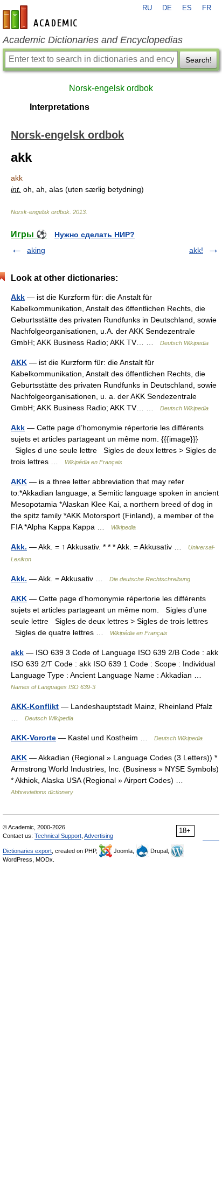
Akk (18, 297)
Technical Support (57, 836)
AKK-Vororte (33, 737)
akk (17, 652)
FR (206, 8)
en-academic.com (41, 17)
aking (36, 250)
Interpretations (59, 107)
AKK (19, 362)
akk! (196, 250)
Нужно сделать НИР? (94, 234)
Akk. (19, 546)
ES (187, 8)
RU (147, 8)
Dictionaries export (27, 851)
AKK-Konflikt (35, 706)
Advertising (98, 836)
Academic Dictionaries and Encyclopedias (93, 40)
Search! (198, 60)
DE (167, 8)
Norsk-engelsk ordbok (111, 88)
